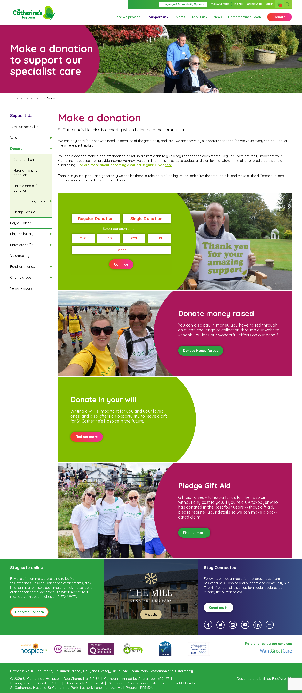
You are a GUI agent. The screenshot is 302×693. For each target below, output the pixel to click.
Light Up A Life (186, 683)
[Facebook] (208, 625)
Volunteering (20, 256)
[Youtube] (245, 625)
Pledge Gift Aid (24, 212)
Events (180, 17)
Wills (13, 138)
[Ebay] (270, 625)
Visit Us (151, 614)
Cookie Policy (49, 683)
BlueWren (280, 678)
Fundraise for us (22, 266)
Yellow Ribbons (21, 288)
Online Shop (254, 3)
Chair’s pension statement (148, 683)
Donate (279, 17)
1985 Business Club (24, 127)
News (218, 17)
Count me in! (218, 607)
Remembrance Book (244, 17)
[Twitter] (220, 625)
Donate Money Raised (200, 351)
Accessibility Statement (84, 683)
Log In (269, 3)
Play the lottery (21, 234)
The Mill (238, 3)
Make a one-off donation (25, 188)
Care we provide (127, 17)
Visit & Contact (220, 3)
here (168, 165)
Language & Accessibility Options (183, 4)
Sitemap (115, 683)
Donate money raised (29, 201)
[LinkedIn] (257, 625)
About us (198, 17)
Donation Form (24, 159)
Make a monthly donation (25, 172)
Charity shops (20, 277)
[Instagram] (233, 625)
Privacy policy (21, 683)
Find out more (86, 437)
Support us (157, 17)
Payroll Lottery (21, 223)
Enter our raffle (21, 245)
